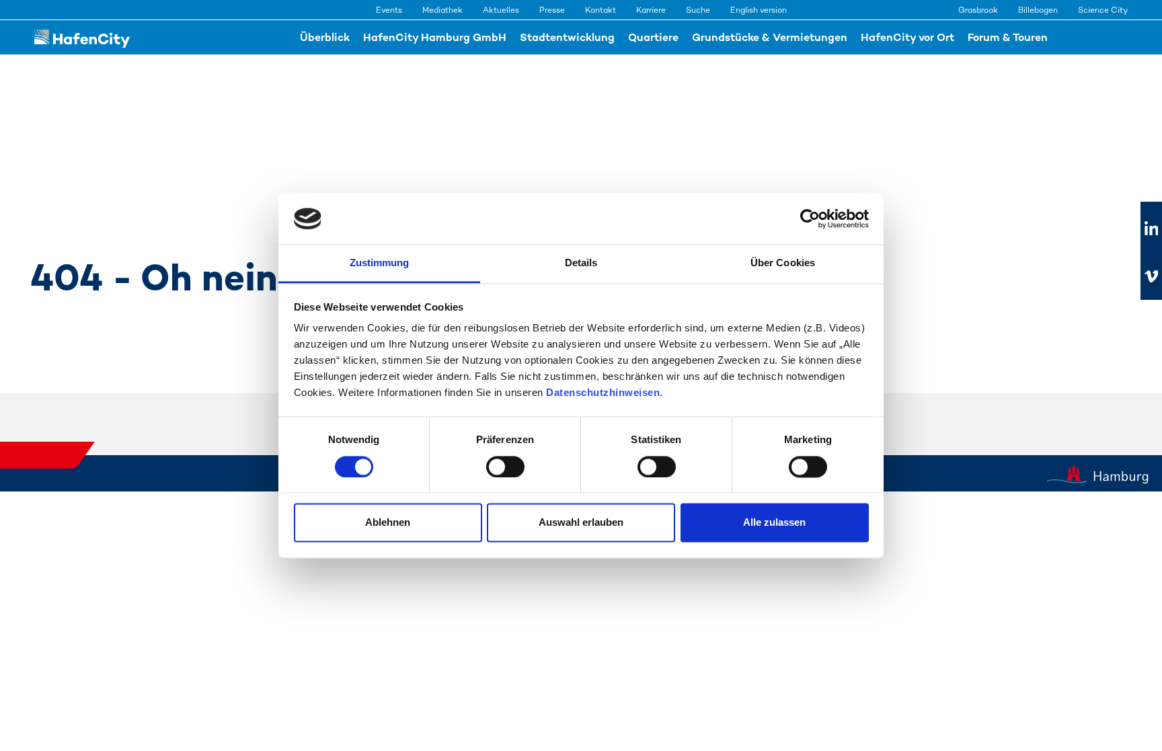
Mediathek (442, 10)
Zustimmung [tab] (380, 263)
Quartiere (653, 37)
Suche (698, 10)
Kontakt (600, 10)
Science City (1103, 10)
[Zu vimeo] (1151, 276)
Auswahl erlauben (581, 522)
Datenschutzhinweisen (603, 393)
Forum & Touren (1008, 37)
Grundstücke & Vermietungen (769, 37)
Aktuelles (501, 10)
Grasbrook (978, 10)
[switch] (505, 466)
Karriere (651, 10)
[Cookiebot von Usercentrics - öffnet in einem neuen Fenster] (810, 218)
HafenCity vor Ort (907, 37)
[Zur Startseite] (82, 37)
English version (758, 10)
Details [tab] (581, 263)
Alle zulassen (774, 522)
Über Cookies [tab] (782, 263)
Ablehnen (387, 522)
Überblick (325, 37)
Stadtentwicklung (567, 37)
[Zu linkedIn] (1151, 229)
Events (389, 10)
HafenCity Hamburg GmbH (434, 37)
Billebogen (1038, 10)
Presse (552, 10)
